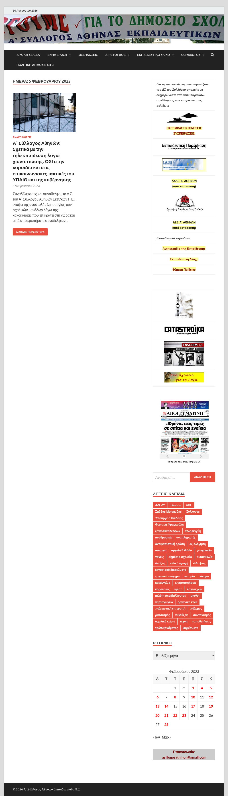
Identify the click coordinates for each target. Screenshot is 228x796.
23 (184, 715)
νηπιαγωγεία (164, 602)
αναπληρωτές (185, 537)
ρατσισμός (162, 615)
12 (211, 697)
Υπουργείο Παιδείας (169, 518)
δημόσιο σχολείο (180, 557)
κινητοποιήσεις (185, 582)
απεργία (161, 550)
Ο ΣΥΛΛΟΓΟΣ (190, 55)
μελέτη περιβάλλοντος (170, 595)
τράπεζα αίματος (166, 628)
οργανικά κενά (187, 602)
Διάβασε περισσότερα (29, 230)
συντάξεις (181, 615)
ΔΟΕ (189, 505)
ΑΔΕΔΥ (160, 505)
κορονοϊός (162, 589)
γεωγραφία (204, 550)
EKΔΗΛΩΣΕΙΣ (88, 55)
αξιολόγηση (197, 544)
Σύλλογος (193, 511)
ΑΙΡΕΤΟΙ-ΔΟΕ (115, 55)
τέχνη (183, 621)
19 (211, 706)
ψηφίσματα (190, 628)
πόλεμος (196, 608)
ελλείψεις (199, 563)
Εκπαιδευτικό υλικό (153, 55)
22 (175, 715)
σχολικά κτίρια (165, 621)
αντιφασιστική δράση (170, 544)
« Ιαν (156, 737)
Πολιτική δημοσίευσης (35, 65)
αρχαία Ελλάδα (181, 550)
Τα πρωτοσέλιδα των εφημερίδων (184, 461)
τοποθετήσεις (201, 621)
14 (166, 706)
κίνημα (204, 576)
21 (166, 715)
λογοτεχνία (194, 589)
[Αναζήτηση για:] (184, 477)
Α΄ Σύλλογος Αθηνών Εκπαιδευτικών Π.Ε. (52, 789)
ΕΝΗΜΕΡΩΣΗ (57, 55)
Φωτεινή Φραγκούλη (169, 524)
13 (157, 706)
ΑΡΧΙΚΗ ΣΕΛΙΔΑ (28, 55)
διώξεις (160, 563)
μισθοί (195, 595)
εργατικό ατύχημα (167, 576)
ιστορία (189, 576)
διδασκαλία (204, 557)
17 (193, 706)
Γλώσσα (175, 505)
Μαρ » (166, 737)
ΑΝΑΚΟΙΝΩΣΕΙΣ (22, 137)
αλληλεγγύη (193, 531)
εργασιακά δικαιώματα (170, 569)
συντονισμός (202, 615)
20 (157, 715)
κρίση (178, 589)
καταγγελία (162, 582)
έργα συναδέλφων (167, 531)
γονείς (159, 557)
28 (166, 724)
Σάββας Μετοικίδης (168, 511)
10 (193, 697)
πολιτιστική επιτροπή (170, 608)
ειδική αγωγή (179, 563)
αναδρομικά (163, 537)
